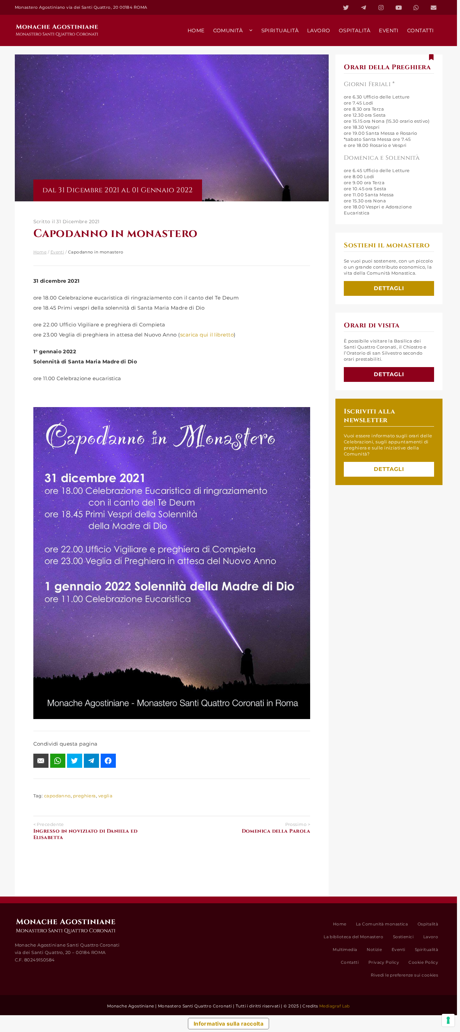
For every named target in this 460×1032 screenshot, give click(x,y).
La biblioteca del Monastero (353, 936)
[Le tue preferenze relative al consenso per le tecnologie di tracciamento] (448, 1020)
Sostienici (403, 936)
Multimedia (345, 949)
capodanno (57, 795)
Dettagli (389, 288)
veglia (105, 795)
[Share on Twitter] (74, 761)
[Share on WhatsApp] (57, 761)
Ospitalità (428, 923)
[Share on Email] (40, 761)
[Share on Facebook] (108, 761)
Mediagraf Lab (334, 1005)
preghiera (84, 795)
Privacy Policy (383, 962)
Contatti (350, 962)
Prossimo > (276, 828)
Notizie (374, 949)
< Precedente (85, 831)
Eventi (57, 251)
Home (40, 251)
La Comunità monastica (382, 923)
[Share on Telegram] (91, 761)
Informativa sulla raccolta (229, 1023)
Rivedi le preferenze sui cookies (404, 975)
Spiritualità (426, 949)
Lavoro (430, 936)
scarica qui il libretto (207, 334)
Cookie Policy (423, 962)
